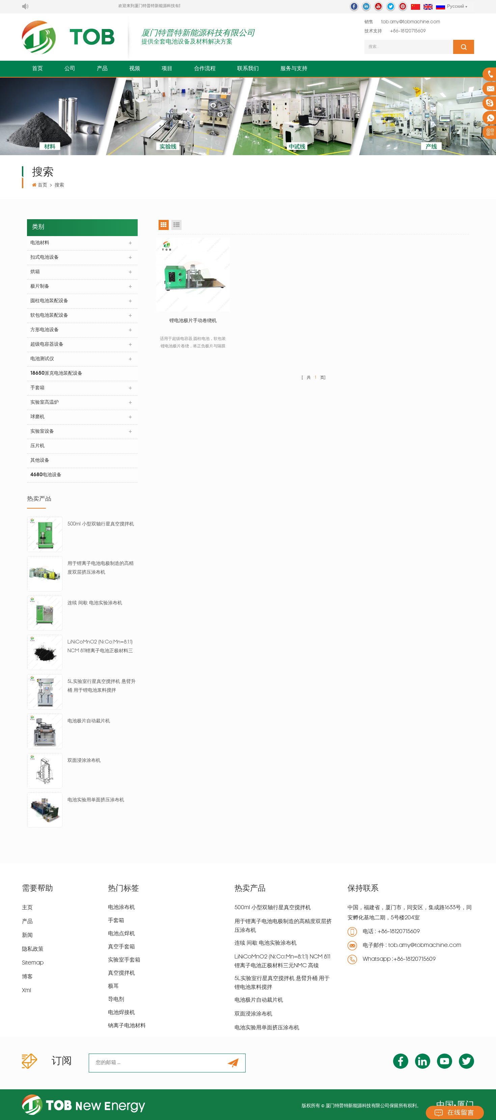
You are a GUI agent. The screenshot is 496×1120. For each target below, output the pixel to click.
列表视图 (176, 225)
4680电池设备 (45, 475)
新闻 (27, 935)
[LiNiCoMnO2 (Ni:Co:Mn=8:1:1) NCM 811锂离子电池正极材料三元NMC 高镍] (44, 652)
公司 (69, 68)
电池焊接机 (121, 1012)
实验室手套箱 (124, 960)
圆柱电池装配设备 (49, 301)
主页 (27, 908)
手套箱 (37, 388)
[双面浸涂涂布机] (44, 770)
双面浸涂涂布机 (84, 760)
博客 (27, 977)
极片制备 (39, 286)
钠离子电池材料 (127, 1026)
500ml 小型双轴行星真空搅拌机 (100, 524)
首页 (37, 68)
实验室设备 (42, 431)
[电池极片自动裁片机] (44, 731)
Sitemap (33, 963)
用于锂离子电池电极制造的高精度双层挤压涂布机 (100, 568)
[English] (428, 7)
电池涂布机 (121, 907)
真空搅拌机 (121, 973)
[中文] (415, 7)
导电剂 (116, 999)
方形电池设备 (44, 330)
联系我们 (248, 68)
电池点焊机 (121, 934)
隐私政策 (33, 949)
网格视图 (164, 225)
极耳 (113, 986)
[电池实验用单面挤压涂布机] (44, 810)
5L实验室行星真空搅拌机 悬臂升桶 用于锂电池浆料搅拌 (101, 686)
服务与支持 (293, 68)
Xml (26, 991)
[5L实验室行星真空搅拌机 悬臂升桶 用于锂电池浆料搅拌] (44, 692)
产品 (102, 68)
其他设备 (39, 460)
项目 (167, 68)
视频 (134, 68)
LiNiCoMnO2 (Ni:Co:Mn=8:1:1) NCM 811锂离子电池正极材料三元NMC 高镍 (100, 648)
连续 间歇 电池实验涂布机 (94, 603)
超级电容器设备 (46, 344)
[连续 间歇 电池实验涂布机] (44, 613)
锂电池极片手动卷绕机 (193, 320)
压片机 (37, 446)
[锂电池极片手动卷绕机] (193, 274)
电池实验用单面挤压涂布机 (95, 800)
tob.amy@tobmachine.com (410, 22)
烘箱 (35, 272)
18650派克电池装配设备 (56, 373)
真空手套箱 (121, 947)
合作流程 (205, 68)
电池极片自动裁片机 (88, 721)
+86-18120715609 (408, 31)
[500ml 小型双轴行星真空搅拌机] (44, 534)
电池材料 (39, 243)
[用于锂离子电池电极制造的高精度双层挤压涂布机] (44, 573)
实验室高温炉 (44, 402)
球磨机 (37, 417)
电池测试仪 (42, 359)
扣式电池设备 (44, 257)
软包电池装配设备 (49, 315)
